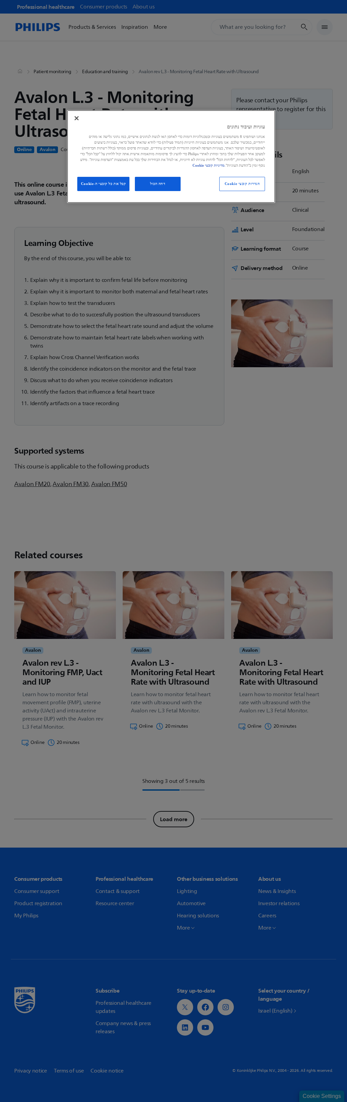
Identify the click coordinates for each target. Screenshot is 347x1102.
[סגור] (76, 118)
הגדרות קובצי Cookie (242, 184)
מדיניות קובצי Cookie (208, 165)
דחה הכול (157, 184)
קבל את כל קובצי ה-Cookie (103, 184)
